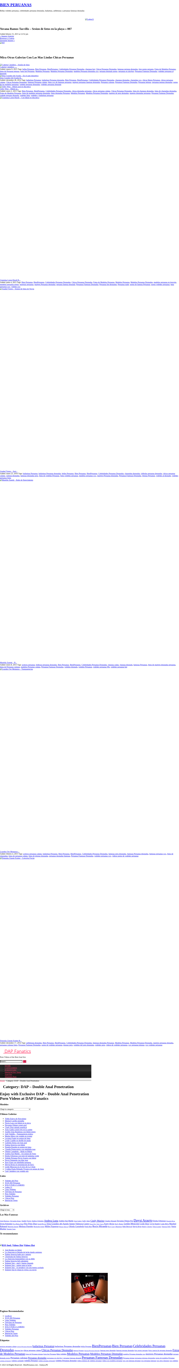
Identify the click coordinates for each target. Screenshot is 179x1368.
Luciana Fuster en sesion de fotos (17, 1138)
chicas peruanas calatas (101, 91)
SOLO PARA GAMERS (14, 1185)
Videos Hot (29, 1245)
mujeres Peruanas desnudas (44, 284)
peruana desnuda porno (108, 71)
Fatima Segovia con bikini (15, 1145)
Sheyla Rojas (137, 1226)
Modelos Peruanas (42, 71)
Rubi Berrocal (127, 1226)
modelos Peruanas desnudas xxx (86, 71)
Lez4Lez (8, 1316)
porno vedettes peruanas (160, 284)
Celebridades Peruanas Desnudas (71, 69)
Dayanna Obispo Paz (125, 1221)
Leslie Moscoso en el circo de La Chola (20, 1167)
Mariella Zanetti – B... (8, 663)
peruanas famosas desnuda (72, 1358)
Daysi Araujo (143, 1220)
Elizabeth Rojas (170, 1221)
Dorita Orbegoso (159, 1221)
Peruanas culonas (107, 82)
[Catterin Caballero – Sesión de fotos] (15, 65)
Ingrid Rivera (42, 1224)
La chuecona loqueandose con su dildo (20, 1259)
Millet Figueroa (52, 1226)
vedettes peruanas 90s (101, 667)
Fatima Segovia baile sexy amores (18, 1254)
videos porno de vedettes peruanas (125, 856)
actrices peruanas (28, 665)
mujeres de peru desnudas (119, 93)
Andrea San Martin (66, 1221)
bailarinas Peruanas (33, 80)
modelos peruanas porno (9, 284)
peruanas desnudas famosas (59, 856)
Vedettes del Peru (11, 1181)
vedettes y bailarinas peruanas (42, 95)
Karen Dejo (93, 1224)
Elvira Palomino (6, 1224)
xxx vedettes (174, 1361)
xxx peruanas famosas (148, 1361)
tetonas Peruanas (148, 476)
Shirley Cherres (147, 1226)
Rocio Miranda (99, 1226)
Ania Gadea (78, 1221)
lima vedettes (61, 1354)
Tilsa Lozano (157, 1226)
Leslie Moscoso (131, 1223)
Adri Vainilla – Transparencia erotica (19, 1134)
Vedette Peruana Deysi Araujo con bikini (20, 1158)
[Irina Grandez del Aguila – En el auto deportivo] (19, 76)
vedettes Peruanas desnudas (66, 1360)
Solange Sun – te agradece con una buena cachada (24, 1268)
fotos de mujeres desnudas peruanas (161, 665)
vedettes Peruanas (85, 667)
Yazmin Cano (11, 1229)
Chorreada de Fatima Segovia (16, 1257)
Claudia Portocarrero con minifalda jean (20, 1149)
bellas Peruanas (28, 69)
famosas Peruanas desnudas (137, 854)
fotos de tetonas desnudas (38, 856)
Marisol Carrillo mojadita (14, 1121)
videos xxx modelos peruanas (112, 1361)
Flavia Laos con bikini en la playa (18, 1123)
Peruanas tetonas (144, 82)
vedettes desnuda (70, 667)
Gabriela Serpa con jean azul (16, 1143)
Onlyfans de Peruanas (13, 1192)
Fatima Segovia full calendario (16, 1261)
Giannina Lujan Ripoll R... (10, 280)
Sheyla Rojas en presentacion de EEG (19, 1165)
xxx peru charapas (163, 1361)
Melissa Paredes (26, 1226)
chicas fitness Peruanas (151, 80)
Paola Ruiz (88, 1226)
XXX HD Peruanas (12, 1183)
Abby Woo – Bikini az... (9, 89)
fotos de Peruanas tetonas (9, 71)
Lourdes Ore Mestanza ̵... (9, 852)
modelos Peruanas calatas (30, 667)
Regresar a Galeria (7, 38)
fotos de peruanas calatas (18, 856)
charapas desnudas (122, 80)
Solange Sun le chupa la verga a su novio (21, 1270)
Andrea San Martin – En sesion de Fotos (20, 1154)
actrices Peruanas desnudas (24, 1346)
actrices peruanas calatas (32, 854)
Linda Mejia (164, 1224)
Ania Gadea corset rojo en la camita (18, 1130)
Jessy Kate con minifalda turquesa (18, 1162)
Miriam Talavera (63, 1226)
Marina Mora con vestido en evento (18, 1136)
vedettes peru (100, 1045)
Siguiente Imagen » (7, 41)
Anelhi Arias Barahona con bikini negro (20, 1132)
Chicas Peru (9, 1198)
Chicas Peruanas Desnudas (106, 69)
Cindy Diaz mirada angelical (16, 1127)
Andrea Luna (51, 1220)
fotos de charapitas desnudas (165, 91)
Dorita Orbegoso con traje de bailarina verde (22, 1156)
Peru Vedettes (10, 1194)
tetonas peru (68, 1045)
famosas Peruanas (140, 665)
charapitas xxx (135, 80)
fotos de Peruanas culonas (10, 667)
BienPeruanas (52, 69)
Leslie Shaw (144, 1224)
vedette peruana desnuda (9, 95)
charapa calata (113, 665)
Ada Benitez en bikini (13, 1250)
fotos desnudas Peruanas (60, 93)
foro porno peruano (146, 69)
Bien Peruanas (40, 69)
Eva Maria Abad (18, 1224)
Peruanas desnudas (37, 1357)
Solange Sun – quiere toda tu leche (18, 1265)
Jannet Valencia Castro (79, 1224)
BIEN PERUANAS (16, 5)
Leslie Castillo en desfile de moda (18, 1141)
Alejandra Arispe (15, 1221)
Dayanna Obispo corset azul (16, 1125)
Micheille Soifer (39, 1226)
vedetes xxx (15, 287)
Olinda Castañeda (76, 1226)
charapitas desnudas (132, 474)
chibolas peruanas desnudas (151, 474)
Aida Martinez (4, 1221)
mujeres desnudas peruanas (140, 93)
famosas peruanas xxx (157, 854)
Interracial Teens (11, 1200)
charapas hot (90, 69)
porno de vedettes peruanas (52, 1045)
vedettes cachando (17, 1361)
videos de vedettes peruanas (116, 1045)
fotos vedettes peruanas (69, 476)
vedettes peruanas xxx (102, 856)
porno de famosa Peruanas (140, 284)
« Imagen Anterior (7, 36)
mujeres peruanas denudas (163, 1043)
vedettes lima (25, 95)
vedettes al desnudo (163, 476)
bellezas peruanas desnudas (46, 665)
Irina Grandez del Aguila (58, 1224)
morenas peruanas (26, 284)
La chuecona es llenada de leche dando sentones (23, 1252)
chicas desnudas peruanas (82, 91)
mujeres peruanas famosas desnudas (86, 82)
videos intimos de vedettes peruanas (89, 1361)
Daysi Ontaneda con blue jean (16, 1160)
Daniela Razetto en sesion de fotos (18, 1147)
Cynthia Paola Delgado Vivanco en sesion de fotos (24, 1169)
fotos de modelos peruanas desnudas (36, 93)
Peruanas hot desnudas (108, 284)
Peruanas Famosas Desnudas (146, 71)
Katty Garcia (100, 1224)
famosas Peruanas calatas (37, 82)
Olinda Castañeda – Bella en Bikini (18, 1151)
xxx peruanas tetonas (136, 1045)
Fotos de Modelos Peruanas (165, 69)
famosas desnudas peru (29, 476)
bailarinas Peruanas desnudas (53, 80)
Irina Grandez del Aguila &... (11, 78)
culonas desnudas (12, 476)
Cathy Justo (86, 1221)
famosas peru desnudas (117, 854)
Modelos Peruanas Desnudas (62, 71)
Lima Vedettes (10, 1189)
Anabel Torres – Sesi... (9, 471)
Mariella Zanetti (13, 1226)
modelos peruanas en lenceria (165, 282)
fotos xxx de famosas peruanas (59, 82)
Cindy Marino (97, 1220)
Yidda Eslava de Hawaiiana (15, 1119)
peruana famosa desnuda (65, 284)
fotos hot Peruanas (27, 71)
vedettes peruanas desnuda (51, 84)
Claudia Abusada (110, 1221)
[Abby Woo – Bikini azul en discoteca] (15, 87)
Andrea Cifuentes (38, 1221)
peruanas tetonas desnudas (162, 82)
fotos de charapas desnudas (143, 91)
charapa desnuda (126, 665)
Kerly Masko (119, 1224)
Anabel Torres (26, 1221)
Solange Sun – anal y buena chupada (19, 1263)
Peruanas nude (123, 284)
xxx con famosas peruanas (132, 1361)
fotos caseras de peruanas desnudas (160, 1350)
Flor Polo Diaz (30, 1224)
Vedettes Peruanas (12, 1196)
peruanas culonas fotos (8, 1045)
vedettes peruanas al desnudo (46, 1361)
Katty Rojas (109, 1224)
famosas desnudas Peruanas (103, 1043)
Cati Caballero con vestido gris (16, 1171)
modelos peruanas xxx (87, 476)
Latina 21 (8, 1187)
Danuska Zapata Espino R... (11, 1041)
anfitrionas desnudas (34, 1043)
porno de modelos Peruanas (165, 1358)
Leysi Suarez (155, 1224)
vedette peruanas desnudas (30, 84)
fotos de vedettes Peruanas (49, 476)
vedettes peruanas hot (119, 667)
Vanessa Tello (166, 1226)
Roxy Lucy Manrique (115, 1226)
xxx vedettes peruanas (153, 1045)
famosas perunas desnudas (128, 69)
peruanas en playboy (126, 71)
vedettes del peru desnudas (84, 1045)
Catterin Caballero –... (8, 67)
